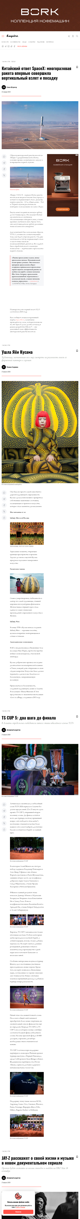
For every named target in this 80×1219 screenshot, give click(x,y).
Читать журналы (22, 46)
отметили (33, 281)
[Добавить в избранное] (77, 67)
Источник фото (14, 189)
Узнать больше (20, 1207)
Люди (24, 42)
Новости (5, 42)
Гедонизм (40, 42)
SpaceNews (20, 320)
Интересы (50, 42)
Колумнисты (15, 42)
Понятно (18, 1212)
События (31, 42)
